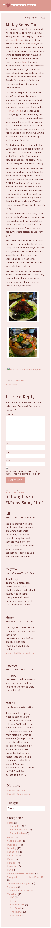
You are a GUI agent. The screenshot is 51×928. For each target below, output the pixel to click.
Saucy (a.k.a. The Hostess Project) (25, 877)
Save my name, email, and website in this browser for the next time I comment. (23, 472)
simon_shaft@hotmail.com (20, 653)
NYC (12, 897)
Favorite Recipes (16, 790)
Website (9, 460)
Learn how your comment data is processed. (25, 491)
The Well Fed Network (19, 890)
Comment (10, 414)
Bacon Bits (15, 826)
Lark (24, 43)
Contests (12, 837)
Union (33, 43)
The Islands (16, 911)
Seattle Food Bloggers (19, 883)
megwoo (11, 569)
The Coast (15, 908)
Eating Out (20, 380)
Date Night (13, 844)
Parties (11, 862)
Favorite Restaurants (18, 794)
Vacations (12, 894)
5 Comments (11, 384)
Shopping (12, 887)
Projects (11, 866)
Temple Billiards (16, 40)
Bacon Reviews (18, 833)
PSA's (10, 869)
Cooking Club (14, 840)
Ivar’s (24, 62)
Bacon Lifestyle (18, 829)
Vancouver (15, 915)
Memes (11, 859)
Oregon (14, 901)
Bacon (10, 822)
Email (8, 452)
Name (8, 444)
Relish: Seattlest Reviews (21, 873)
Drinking (11, 848)
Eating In (12, 851)
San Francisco (17, 904)
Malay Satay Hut (14, 110)
